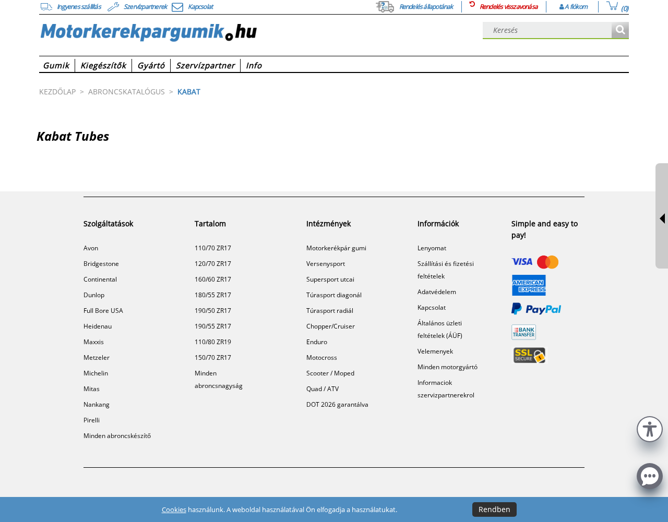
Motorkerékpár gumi (336, 248)
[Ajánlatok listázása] (620, 30)
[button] (650, 428)
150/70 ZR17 (213, 357)
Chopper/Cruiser (330, 326)
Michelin (96, 373)
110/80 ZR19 (213, 341)
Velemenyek (435, 351)
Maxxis (94, 341)
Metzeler (97, 357)
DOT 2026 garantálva (337, 404)
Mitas (92, 388)
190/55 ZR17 (213, 326)
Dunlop (94, 294)
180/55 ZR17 (213, 294)
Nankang (97, 404)
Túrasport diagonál (334, 294)
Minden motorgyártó (448, 366)
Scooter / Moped (330, 373)
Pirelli (92, 420)
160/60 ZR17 (213, 279)
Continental (100, 279)
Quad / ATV (322, 388)
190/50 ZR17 (213, 310)
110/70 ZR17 (213, 248)
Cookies (174, 509)
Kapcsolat (432, 307)
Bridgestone (101, 263)
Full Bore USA (103, 310)
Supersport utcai (330, 279)
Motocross (321, 357)
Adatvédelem (437, 291)
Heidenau (98, 326)
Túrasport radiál (329, 310)
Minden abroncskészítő (117, 435)
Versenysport (325, 263)
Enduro (316, 341)
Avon (91, 248)
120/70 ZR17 (213, 263)
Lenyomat (432, 248)
